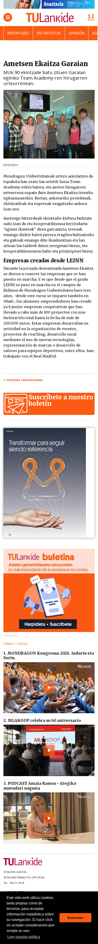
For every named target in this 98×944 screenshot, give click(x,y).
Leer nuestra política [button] (23, 937)
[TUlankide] (50, 17)
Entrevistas (49, 33)
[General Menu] (7, 17)
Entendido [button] (75, 918)
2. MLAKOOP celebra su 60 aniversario (42, 720)
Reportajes (18, 33)
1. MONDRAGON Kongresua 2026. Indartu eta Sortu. (48, 655)
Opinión (77, 33)
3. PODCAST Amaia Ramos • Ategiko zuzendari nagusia (39, 786)
